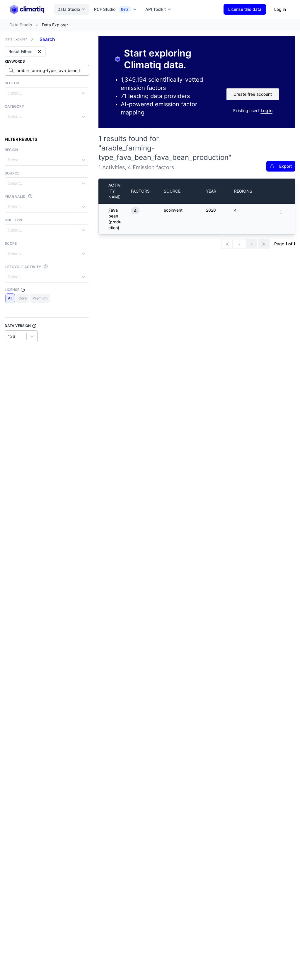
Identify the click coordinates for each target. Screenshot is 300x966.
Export (285, 166)
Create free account (252, 94)
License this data (244, 9)
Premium (40, 298)
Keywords (15, 61)
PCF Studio (111, 9)
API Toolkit (155, 9)
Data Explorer (16, 39)
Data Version (18, 325)
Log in (280, 9)
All (10, 298)
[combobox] (8, 93)
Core (22, 298)
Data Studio (68, 9)
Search (47, 39)
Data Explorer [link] (55, 24)
